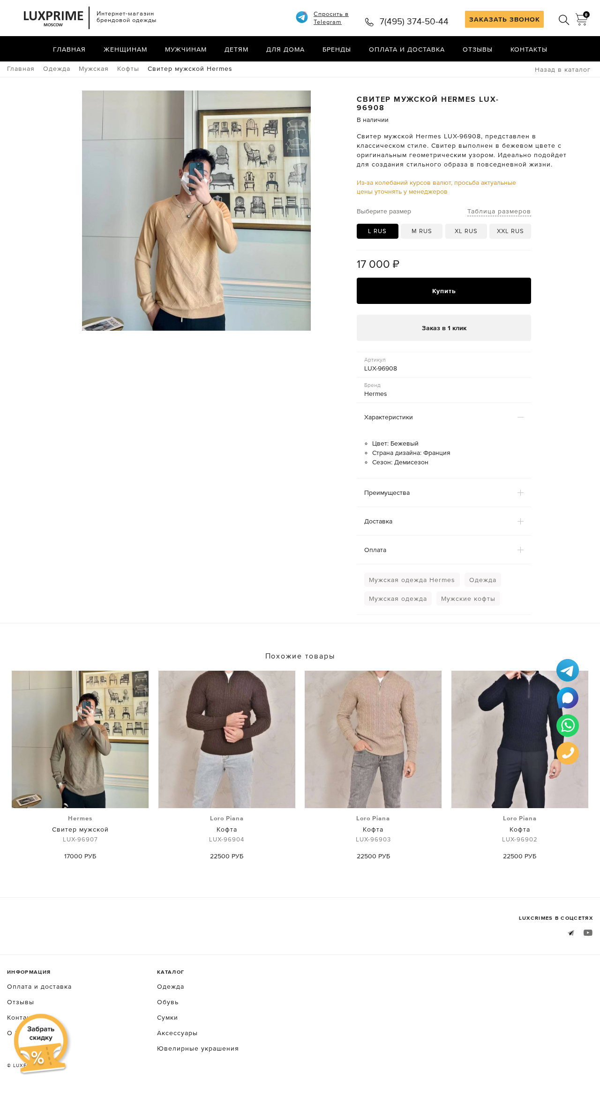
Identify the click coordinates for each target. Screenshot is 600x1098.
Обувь (168, 1002)
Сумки (167, 1017)
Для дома (285, 49)
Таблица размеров (499, 211)
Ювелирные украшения (198, 1048)
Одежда (482, 579)
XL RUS (466, 231)
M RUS (422, 231)
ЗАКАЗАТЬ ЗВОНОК (504, 19)
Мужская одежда (398, 598)
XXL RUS (510, 231)
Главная (69, 49)
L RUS (377, 231)
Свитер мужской (80, 829)
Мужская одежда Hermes (412, 579)
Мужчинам (186, 49)
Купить (444, 291)
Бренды (336, 49)
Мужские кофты (468, 598)
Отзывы (478, 49)
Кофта (226, 829)
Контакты (529, 49)
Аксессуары (177, 1033)
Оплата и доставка (407, 49)
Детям (236, 49)
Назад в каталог (563, 69)
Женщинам (125, 49)
